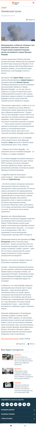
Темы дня (17, 383)
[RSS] (28, 404)
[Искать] (25, 425)
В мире (4, 8)
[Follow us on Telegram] (15, 404)
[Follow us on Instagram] (7, 404)
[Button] (30, 20)
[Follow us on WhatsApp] (20, 404)
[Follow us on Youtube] (3, 404)
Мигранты (17, 355)
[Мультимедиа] (11, 425)
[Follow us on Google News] (24, 404)
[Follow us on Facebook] (11, 404)
